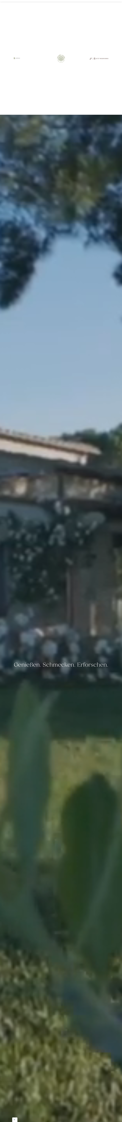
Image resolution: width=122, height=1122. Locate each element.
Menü (18, 58)
